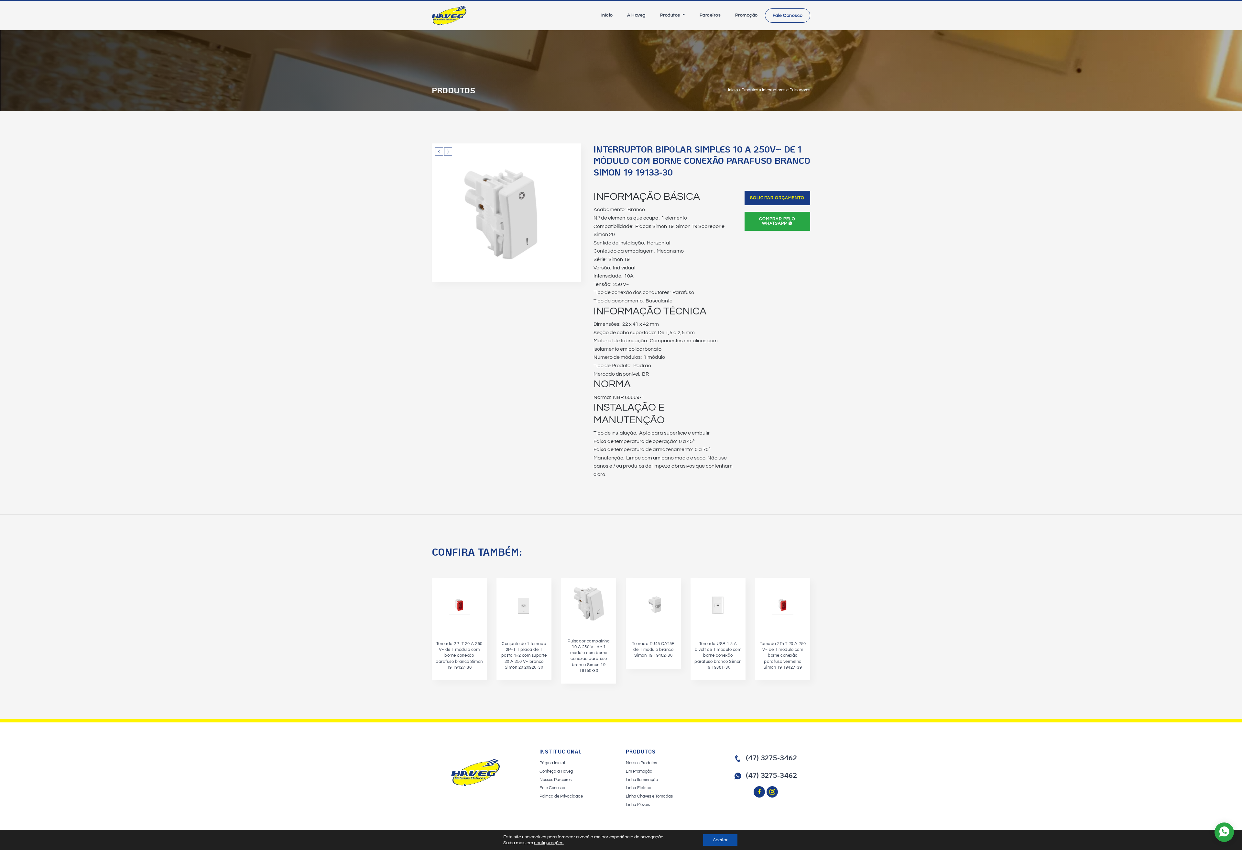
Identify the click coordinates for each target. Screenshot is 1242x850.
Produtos (670, 15)
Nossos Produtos (641, 763)
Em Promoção (639, 771)
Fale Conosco (788, 15)
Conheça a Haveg (556, 771)
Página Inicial (552, 763)
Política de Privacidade (561, 796)
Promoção (746, 15)
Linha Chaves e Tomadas (649, 796)
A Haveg (636, 15)
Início (607, 15)
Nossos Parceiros (555, 779)
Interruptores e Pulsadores (786, 90)
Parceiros (710, 15)
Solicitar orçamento (777, 198)
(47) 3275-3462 (771, 757)
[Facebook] (760, 792)
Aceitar (720, 840)
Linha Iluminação (642, 779)
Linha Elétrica (638, 788)
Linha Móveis (638, 804)
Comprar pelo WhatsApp (777, 221)
